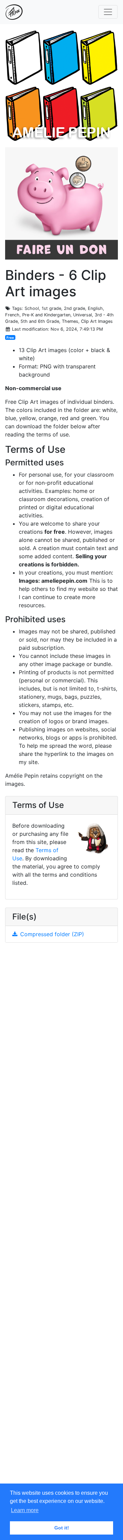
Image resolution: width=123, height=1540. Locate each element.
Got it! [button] (61, 1527)
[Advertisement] (61, 1218)
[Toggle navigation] (108, 12)
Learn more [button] (25, 1510)
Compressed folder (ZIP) (52, 934)
